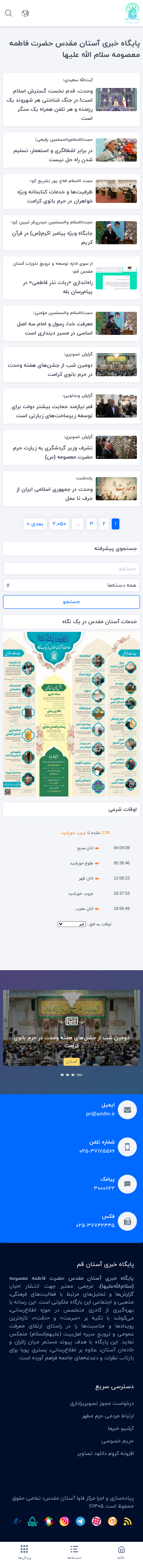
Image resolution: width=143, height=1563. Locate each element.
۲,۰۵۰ (59, 524)
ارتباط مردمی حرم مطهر (108, 1416)
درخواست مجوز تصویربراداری (102, 1403)
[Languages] (25, 13)
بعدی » (35, 524)
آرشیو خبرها (121, 1428)
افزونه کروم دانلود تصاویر (105, 1453)
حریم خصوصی (117, 1441)
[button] (80, 1075)
